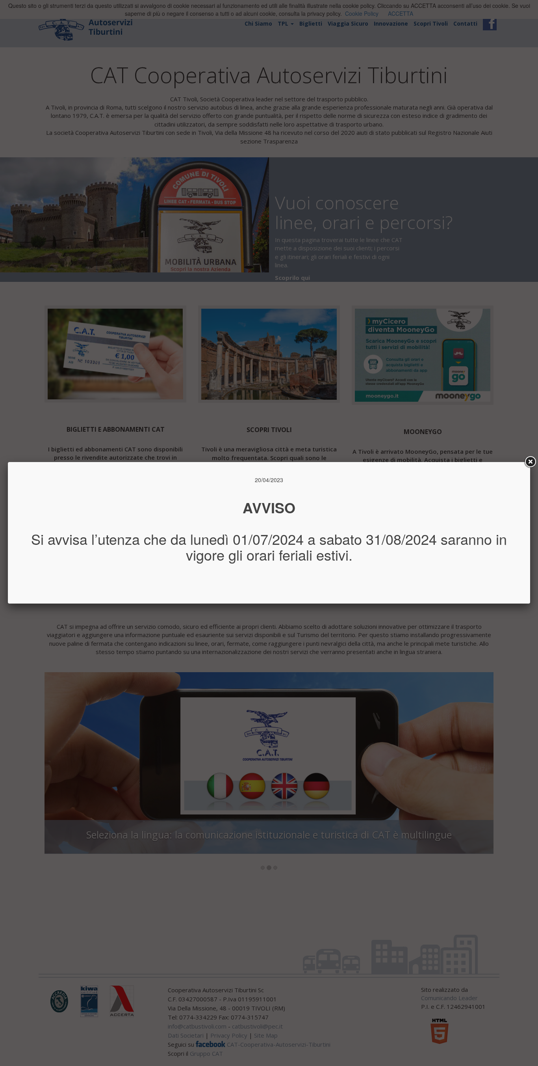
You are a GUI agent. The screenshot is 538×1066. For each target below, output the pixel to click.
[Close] (530, 462)
